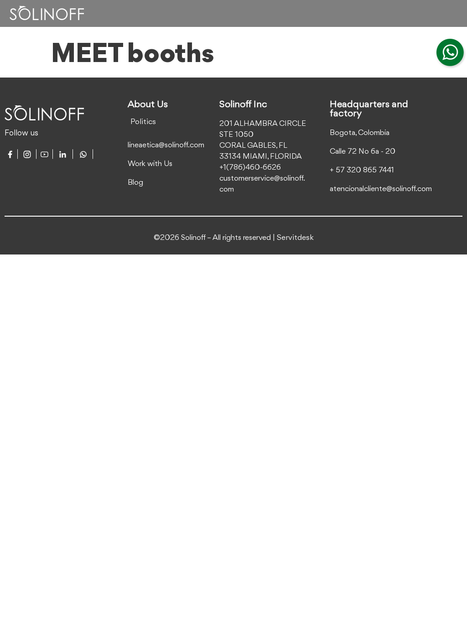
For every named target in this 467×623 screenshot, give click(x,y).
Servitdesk (295, 238)
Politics (143, 122)
